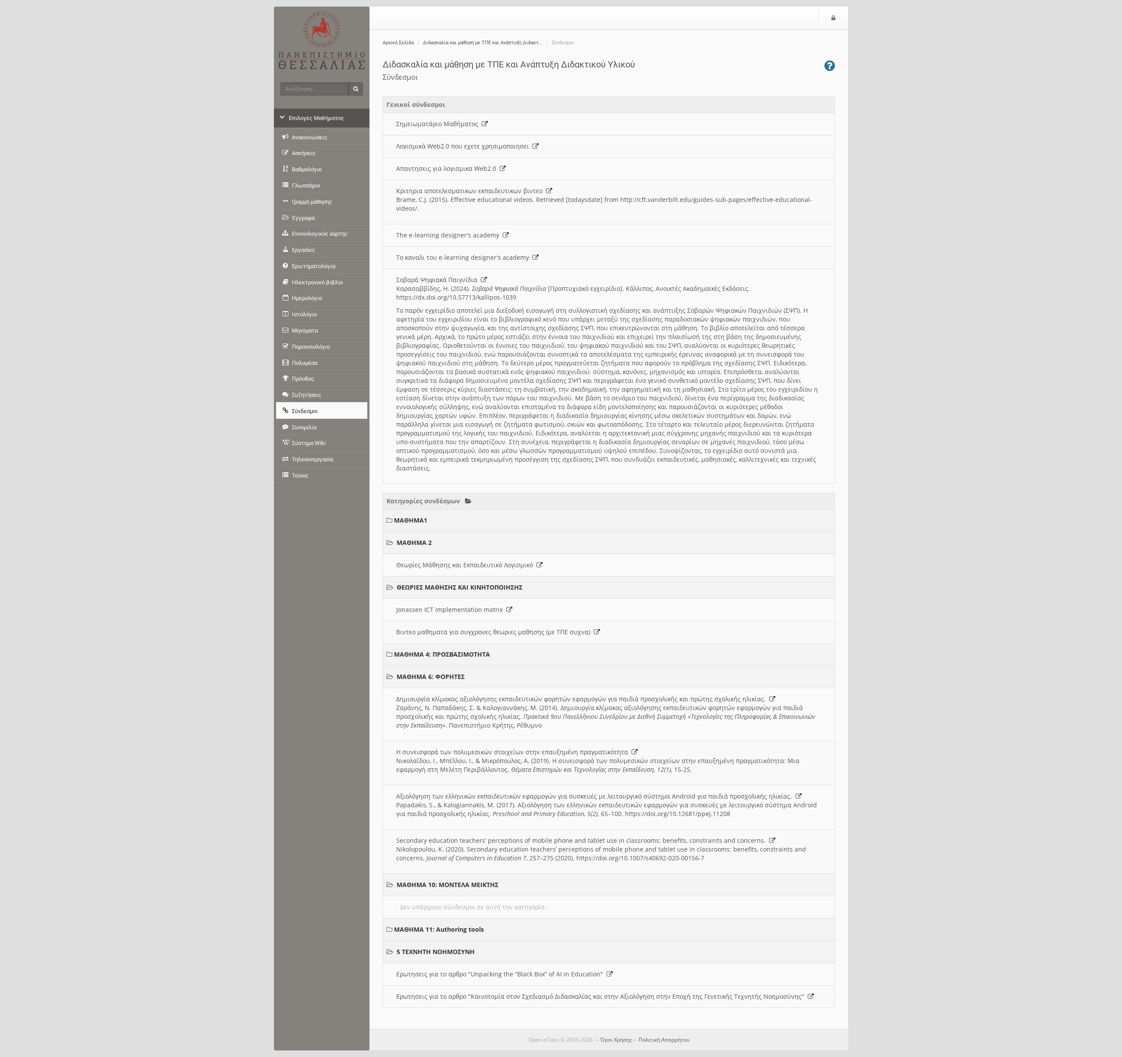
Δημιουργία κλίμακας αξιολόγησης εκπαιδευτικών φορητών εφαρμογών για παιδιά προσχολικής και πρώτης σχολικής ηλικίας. (582, 699)
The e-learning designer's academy (449, 235)
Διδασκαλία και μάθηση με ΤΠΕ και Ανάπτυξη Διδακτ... (483, 43)
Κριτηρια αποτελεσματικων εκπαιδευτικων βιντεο (471, 191)
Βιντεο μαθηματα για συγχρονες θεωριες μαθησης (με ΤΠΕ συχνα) (495, 632)
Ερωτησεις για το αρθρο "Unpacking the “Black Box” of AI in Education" (501, 974)
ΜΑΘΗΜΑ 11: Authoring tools (439, 929)
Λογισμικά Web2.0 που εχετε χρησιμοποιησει (464, 146)
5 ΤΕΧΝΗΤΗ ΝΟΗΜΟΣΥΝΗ (436, 951)
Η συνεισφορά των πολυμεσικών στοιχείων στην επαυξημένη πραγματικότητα (514, 752)
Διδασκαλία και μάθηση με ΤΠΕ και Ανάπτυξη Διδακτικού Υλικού (509, 64)
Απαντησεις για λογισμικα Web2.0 (448, 168)
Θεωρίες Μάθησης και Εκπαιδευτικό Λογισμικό (466, 565)
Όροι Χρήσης (616, 1039)
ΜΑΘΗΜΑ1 (410, 520)
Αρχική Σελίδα (398, 43)
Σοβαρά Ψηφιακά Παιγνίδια (438, 280)
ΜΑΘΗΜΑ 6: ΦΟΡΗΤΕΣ (431, 676)
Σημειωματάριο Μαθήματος (439, 124)
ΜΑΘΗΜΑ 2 (414, 542)
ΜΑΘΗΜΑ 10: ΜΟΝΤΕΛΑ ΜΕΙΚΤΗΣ (447, 884)
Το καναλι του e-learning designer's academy (464, 257)
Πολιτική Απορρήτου (664, 1039)
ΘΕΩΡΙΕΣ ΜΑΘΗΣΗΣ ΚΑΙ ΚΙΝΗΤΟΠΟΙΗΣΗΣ (459, 587)
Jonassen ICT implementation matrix (451, 609)
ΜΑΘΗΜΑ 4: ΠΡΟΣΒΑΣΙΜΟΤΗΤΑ (442, 654)
